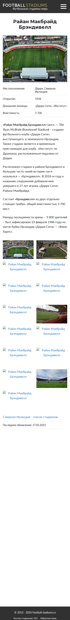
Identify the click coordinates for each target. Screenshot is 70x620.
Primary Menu (63, 6)
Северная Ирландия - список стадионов (30, 417)
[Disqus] (35, 484)
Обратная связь (48, 618)
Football (25, 5)
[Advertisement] (35, 567)
